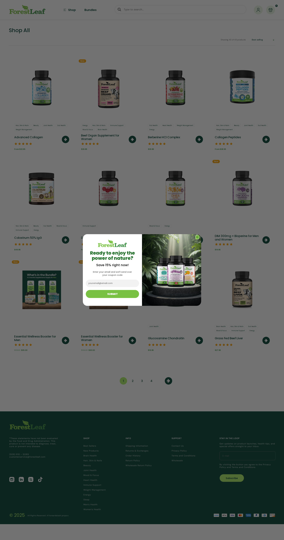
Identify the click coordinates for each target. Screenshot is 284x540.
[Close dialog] (197, 237)
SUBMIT (112, 294)
